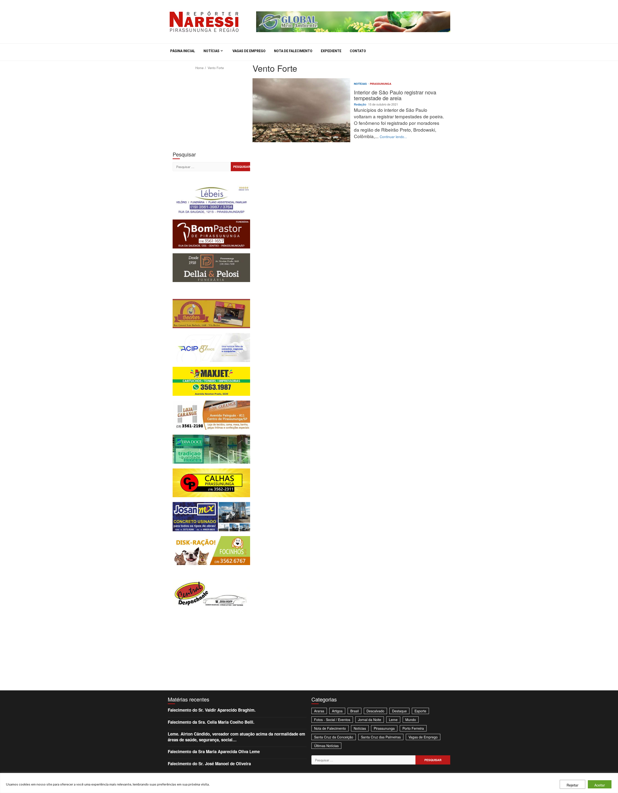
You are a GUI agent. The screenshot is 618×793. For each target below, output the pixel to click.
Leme (393, 719)
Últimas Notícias (326, 745)
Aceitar (599, 785)
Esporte (420, 710)
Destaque (399, 710)
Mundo (410, 719)
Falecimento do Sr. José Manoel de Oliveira (209, 763)
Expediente (331, 51)
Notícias (211, 51)
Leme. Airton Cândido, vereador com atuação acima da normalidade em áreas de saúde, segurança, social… (236, 737)
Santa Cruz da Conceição (333, 737)
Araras (319, 710)
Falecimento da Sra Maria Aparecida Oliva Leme (214, 751)
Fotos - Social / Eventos (332, 719)
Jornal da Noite (369, 719)
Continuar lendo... (393, 136)
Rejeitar (572, 785)
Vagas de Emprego (249, 51)
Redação (360, 104)
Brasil (354, 710)
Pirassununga (380, 83)
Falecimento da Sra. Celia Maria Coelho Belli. (211, 722)
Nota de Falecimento (293, 51)
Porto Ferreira (413, 728)
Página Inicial (182, 51)
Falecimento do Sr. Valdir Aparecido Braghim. (212, 710)
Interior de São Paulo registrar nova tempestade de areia (301, 110)
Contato (358, 51)
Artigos (337, 710)
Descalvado (375, 710)
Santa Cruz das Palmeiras (381, 737)
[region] (309, 783)
